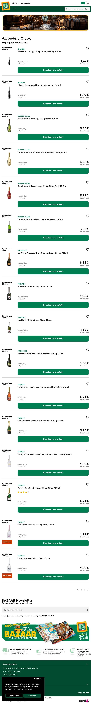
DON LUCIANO (24, 116)
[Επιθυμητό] (88, 48)
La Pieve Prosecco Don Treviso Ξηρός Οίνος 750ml (43, 253)
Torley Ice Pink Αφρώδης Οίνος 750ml (36, 525)
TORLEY (21, 385)
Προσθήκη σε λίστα (7, 48)
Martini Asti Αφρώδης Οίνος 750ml (35, 320)
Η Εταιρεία (7, 688)
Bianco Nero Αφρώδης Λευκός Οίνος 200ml (39, 52)
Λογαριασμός (25, 3)
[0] (87, 3)
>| (88, 590)
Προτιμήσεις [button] (14, 696)
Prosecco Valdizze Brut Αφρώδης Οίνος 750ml (41, 354)
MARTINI (21, 284)
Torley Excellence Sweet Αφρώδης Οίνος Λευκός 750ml (45, 454)
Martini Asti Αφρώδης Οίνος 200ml (35, 286)
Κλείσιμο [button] (38, 679)
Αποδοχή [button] (32, 696)
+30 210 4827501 (12, 672)
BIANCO (21, 49)
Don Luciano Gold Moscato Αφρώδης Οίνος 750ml (42, 152)
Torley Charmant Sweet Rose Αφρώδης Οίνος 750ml (43, 387)
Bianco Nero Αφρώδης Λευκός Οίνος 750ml (39, 85)
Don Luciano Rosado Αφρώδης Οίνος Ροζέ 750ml (42, 186)
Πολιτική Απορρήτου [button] (23, 689)
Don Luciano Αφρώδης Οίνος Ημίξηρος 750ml (40, 219)
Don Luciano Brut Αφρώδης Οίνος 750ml (38, 119)
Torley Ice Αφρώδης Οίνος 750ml (34, 558)
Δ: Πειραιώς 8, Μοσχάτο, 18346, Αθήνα (20, 668)
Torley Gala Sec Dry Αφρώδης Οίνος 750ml (39, 488)
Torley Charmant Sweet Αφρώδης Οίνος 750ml (41, 421)
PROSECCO (22, 250)
